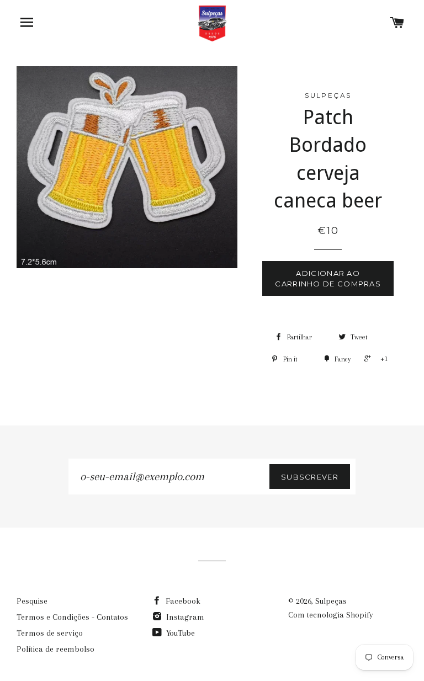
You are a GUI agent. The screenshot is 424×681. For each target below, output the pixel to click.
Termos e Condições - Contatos (72, 617)
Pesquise (32, 601)
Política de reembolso (55, 649)
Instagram (184, 617)
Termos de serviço (50, 633)
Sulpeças (331, 601)
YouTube (179, 633)
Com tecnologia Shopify (330, 615)
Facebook (181, 601)
